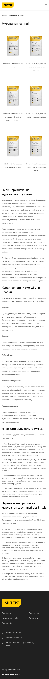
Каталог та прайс (10, 618)
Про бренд (7, 613)
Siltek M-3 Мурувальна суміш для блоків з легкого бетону (13, 117)
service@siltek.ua (14, 638)
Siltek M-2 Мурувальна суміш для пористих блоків (36, 67)
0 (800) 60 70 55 (13, 633)
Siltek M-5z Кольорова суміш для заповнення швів (36, 167)
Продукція (7, 623)
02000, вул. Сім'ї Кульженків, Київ (20, 644)
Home (4, 16)
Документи (34, 613)
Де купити (34, 618)
